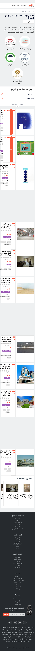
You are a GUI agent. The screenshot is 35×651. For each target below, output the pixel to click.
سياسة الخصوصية (17, 598)
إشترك (6, 614)
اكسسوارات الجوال (17, 529)
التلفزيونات (17, 557)
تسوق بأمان (17, 604)
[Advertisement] (17, 206)
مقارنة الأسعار (17, 587)
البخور (17, 548)
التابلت (17, 520)
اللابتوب (17, 524)
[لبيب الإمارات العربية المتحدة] (33, 11)
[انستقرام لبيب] (10, 622)
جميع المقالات (17, 589)
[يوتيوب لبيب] (15, 622)
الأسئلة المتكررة (17, 578)
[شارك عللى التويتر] (20, 622)
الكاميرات (17, 561)
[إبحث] (34, 1)
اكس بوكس (17, 567)
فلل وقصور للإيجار (5, 405)
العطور (17, 546)
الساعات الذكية (17, 522)
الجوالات (17, 518)
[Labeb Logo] (31, 5)
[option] (26, 493)
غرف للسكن (8, 264)
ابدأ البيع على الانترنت (17, 580)
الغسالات (17, 542)
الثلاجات (17, 540)
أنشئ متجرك (17, 582)
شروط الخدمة (17, 600)
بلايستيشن (17, 565)
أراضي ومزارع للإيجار (5, 292)
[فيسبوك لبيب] (25, 622)
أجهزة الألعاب (17, 559)
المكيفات (17, 538)
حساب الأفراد (17, 585)
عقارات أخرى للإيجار (7, 237)
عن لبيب (17, 576)
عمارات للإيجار (6, 378)
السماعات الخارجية (17, 563)
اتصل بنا (17, 602)
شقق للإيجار (5, 178)
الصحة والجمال (17, 544)
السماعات (17, 527)
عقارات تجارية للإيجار (7, 350)
